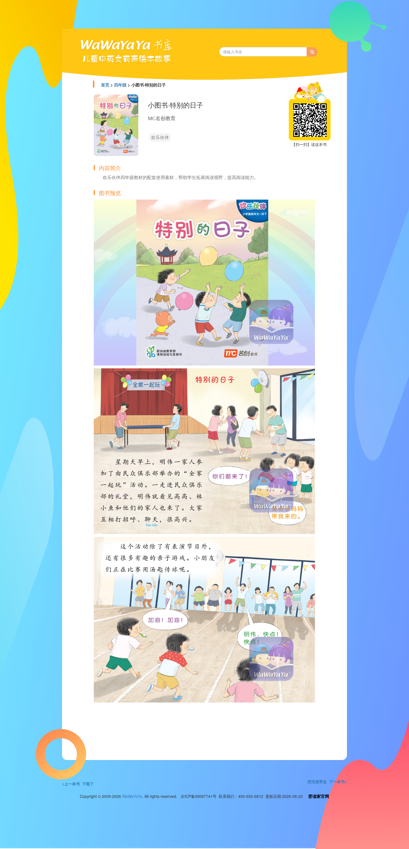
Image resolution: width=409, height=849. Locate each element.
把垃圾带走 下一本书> (327, 781)
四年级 (120, 85)
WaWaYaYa (132, 796)
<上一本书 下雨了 (78, 783)
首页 (105, 85)
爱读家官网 (318, 796)
